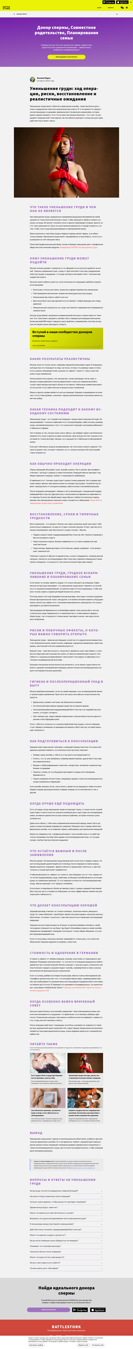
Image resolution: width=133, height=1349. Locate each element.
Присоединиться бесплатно (69, 57)
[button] (66, 1191)
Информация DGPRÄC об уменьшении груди (78, 247)
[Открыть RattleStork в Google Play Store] (108, 2)
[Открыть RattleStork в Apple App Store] (122, 2)
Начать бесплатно (54, 1309)
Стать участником (66, 346)
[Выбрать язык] (122, 8)
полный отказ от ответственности (83, 1168)
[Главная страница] (6, 7)
